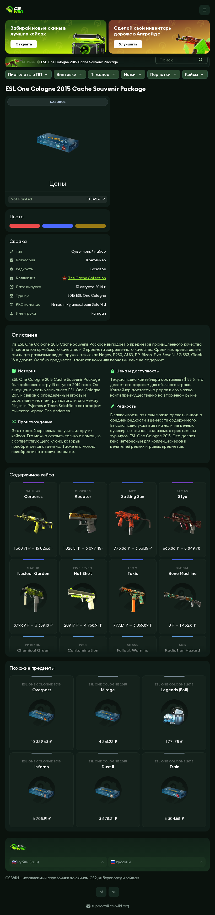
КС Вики (28, 62)
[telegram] (101, 892)
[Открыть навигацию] (204, 10)
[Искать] (200, 60)
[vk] (114, 892)
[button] (28, 75)
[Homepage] (14, 10)
